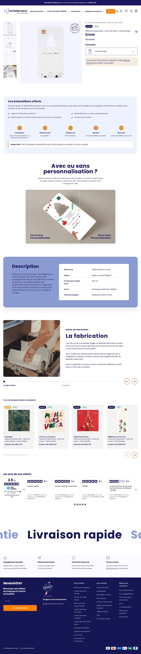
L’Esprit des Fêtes (81, 437)
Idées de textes (102, 612)
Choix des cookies (103, 619)
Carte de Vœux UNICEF (57, 11)
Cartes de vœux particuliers (125, 598)
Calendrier (76, 11)
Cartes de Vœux (112, 22)
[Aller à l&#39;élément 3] (10, 57)
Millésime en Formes (117, 437)
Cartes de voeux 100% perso (82, 623)
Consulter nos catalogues (79, 639)
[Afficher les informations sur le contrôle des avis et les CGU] (20, 492)
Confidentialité (125, 607)
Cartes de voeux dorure (80, 598)
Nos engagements (126, 594)
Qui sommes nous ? (126, 590)
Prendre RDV (101, 591)
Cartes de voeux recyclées (80, 610)
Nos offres (78, 635)
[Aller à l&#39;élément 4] (10, 72)
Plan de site (123, 617)
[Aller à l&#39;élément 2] (10, 43)
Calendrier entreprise (82, 631)
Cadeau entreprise (93, 11)
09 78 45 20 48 (111, 568)
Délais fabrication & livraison (104, 606)
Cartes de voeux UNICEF (80, 592)
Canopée (9, 437)
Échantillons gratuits (82, 588)
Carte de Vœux (36, 11)
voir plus (113, 490)
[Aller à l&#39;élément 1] (10, 28)
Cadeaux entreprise (81, 628)
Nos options (101, 598)
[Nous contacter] (117, 11)
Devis (110, 11)
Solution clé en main (104, 602)
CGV (121, 603)
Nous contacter (103, 588)
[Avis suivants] (135, 489)
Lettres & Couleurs (47, 437)
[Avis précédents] (23, 489)
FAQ (98, 615)
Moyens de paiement (123, 612)
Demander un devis (104, 595)
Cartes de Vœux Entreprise (97, 22)
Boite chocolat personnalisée (79, 604)
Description (90, 39)
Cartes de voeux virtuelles (80, 616)
